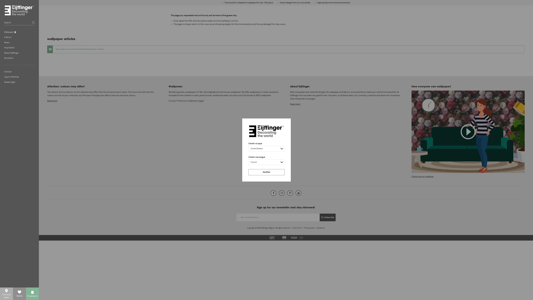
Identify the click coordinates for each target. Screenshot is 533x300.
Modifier (266, 172)
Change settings (186, 296)
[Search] (33, 22)
